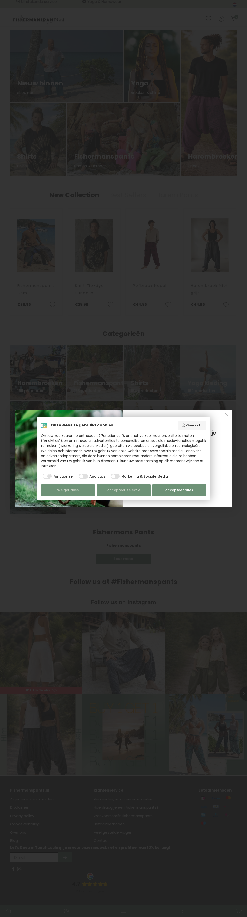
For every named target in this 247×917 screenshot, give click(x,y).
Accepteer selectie (123, 490)
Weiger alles (68, 490)
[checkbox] (57, 476)
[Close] (226, 415)
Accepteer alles (179, 490)
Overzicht (194, 425)
